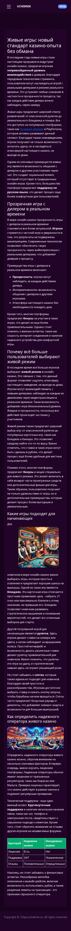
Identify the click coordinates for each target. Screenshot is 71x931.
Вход (62, 6)
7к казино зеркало (31, 129)
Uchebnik (24, 6)
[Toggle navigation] (8, 6)
